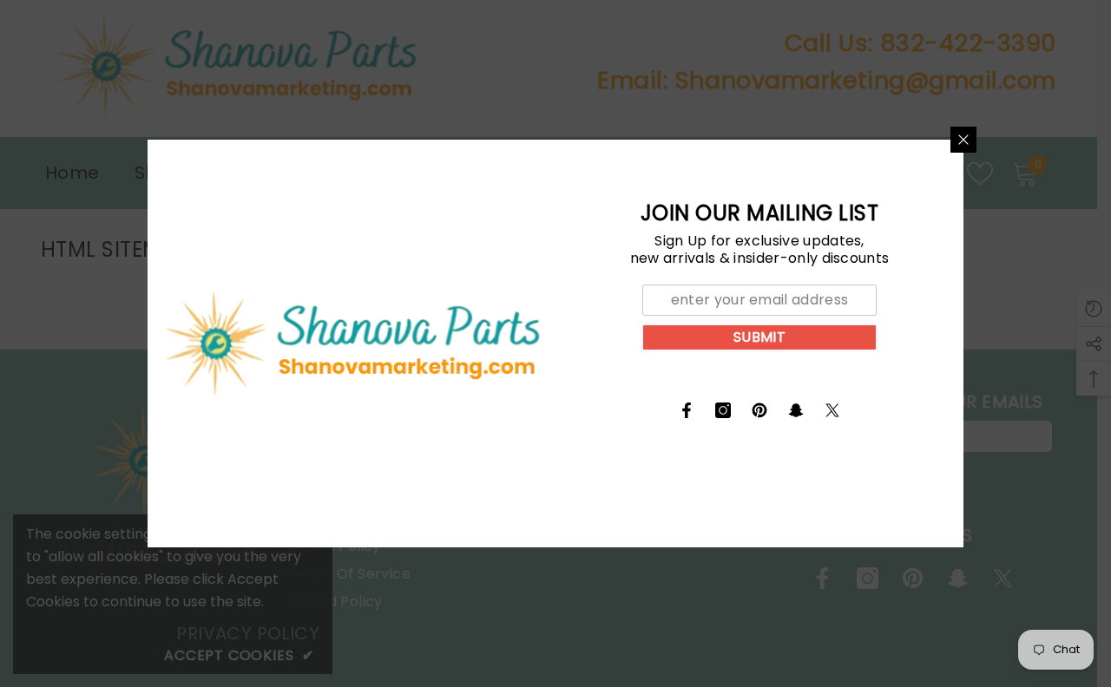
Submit (759, 337)
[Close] (963, 140)
